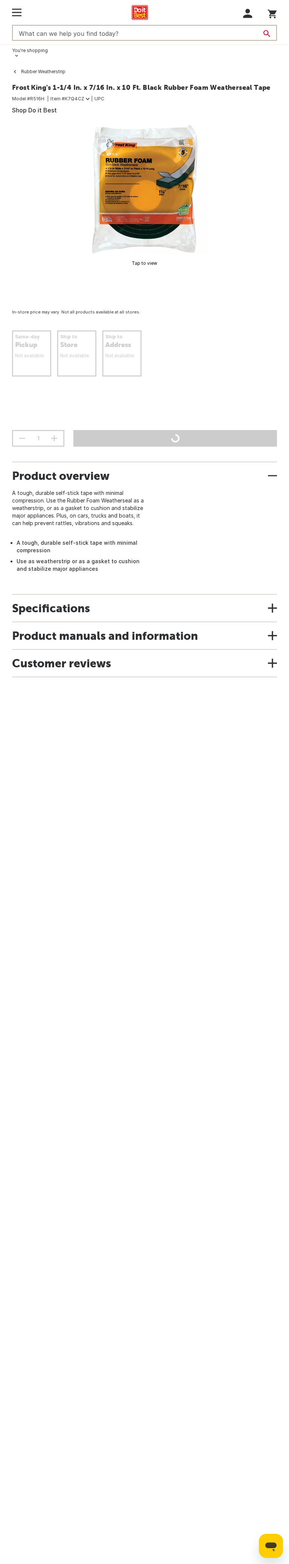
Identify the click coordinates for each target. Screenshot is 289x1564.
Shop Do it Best (34, 110)
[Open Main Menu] (16, 12)
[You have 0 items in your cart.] (272, 12)
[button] (247, 13)
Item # (67, 98)
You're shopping (30, 50)
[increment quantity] (54, 438)
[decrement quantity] (22, 438)
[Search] (266, 33)
